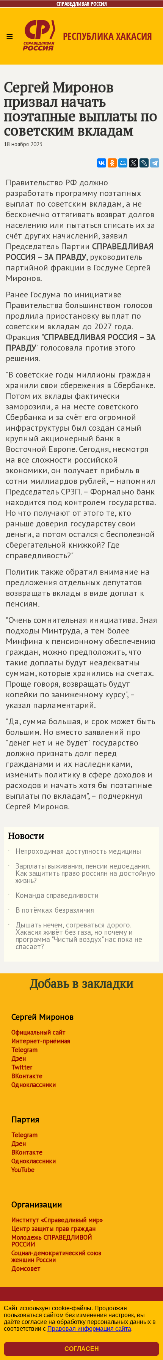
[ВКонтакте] (101, 162)
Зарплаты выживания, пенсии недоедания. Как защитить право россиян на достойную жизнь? (81, 873)
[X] (133, 162)
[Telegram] (154, 162)
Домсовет (26, 1268)
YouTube (22, 1169)
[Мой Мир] (122, 162)
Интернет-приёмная (40, 1041)
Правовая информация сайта (89, 1328)
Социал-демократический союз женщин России (56, 1256)
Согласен (81, 1349)
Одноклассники (33, 1084)
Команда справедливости (53, 897)
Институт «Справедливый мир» (57, 1219)
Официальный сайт (38, 1032)
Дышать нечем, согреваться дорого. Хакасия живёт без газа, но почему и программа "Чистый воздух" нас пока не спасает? (75, 936)
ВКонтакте (26, 1076)
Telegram (24, 1049)
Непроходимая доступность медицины (74, 853)
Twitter (21, 1067)
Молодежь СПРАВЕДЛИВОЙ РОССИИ (51, 1241)
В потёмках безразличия (51, 911)
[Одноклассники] (112, 162)
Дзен (18, 1058)
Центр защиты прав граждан (53, 1228)
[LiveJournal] (144, 162)
